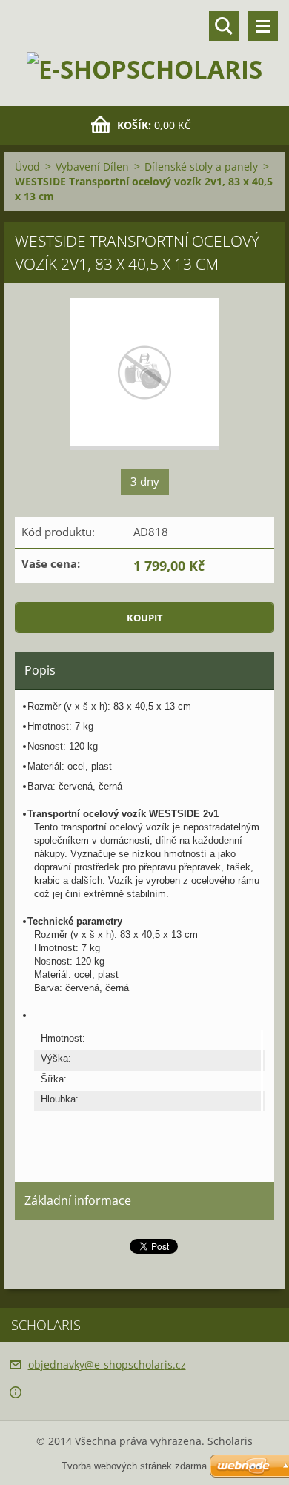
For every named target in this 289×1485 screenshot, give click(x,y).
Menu (263, 26)
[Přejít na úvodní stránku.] (144, 43)
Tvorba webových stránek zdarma (134, 1466)
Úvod (27, 166)
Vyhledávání (224, 26)
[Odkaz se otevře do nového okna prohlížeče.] (144, 374)
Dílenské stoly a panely (201, 166)
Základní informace (77, 1200)
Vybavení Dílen (92, 166)
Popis (40, 670)
